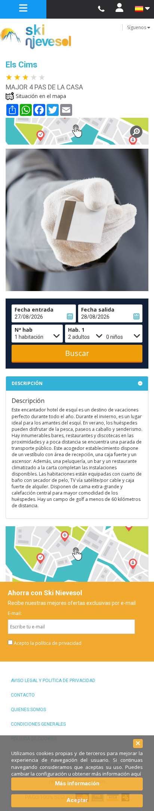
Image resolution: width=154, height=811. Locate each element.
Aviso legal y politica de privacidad (53, 680)
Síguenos (137, 27)
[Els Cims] (77, 131)
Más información (77, 783)
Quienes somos (28, 709)
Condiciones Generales (38, 724)
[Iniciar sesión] (119, 9)
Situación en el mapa (41, 96)
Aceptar (77, 800)
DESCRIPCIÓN (27, 383)
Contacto (23, 695)
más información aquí (116, 773)
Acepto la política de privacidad (47, 643)
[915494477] (101, 9)
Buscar (77, 353)
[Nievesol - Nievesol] (77, 36)
